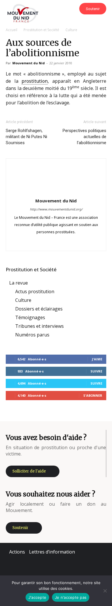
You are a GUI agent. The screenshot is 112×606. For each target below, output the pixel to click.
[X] (68, 242)
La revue (18, 283)
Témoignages (30, 317)
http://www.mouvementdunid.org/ (56, 209)
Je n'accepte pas (70, 597)
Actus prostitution (34, 291)
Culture (71, 29)
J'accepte (37, 597)
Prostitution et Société (41, 29)
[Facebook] (32, 242)
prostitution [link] (35, 81)
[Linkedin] (56, 242)
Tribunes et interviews (39, 326)
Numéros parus (32, 335)
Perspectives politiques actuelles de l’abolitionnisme (84, 136)
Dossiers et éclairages (39, 309)
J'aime (97, 359)
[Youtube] (80, 242)
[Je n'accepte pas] (105, 591)
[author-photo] (56, 192)
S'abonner (92, 395)
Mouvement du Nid (28, 63)
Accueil (11, 29)
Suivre (96, 371)
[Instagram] (44, 242)
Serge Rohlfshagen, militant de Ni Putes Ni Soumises (26, 136)
